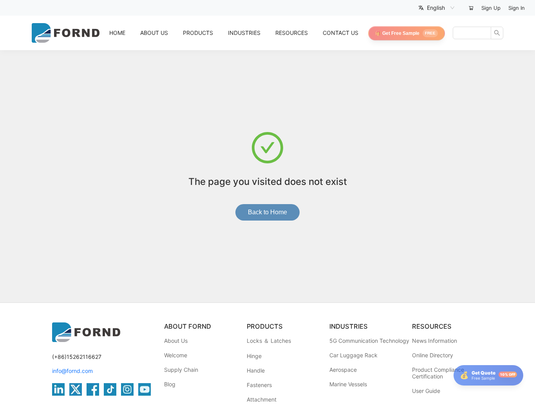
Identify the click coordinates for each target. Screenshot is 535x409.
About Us (176, 340)
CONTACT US (340, 32)
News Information (434, 340)
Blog (169, 384)
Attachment (262, 399)
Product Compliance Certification (438, 373)
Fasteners (259, 385)
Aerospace (343, 369)
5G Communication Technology (369, 340)
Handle (256, 370)
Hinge (254, 356)
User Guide (426, 390)
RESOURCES (291, 32)
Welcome (175, 355)
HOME (117, 32)
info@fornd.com (72, 370)
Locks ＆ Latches (269, 340)
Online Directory (432, 355)
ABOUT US (154, 32)
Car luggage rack (353, 355)
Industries (244, 32)
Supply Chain (181, 369)
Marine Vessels (348, 384)
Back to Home (267, 212)
